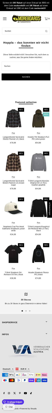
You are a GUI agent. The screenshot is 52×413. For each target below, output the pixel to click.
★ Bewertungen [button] (50, 208)
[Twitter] (14, 393)
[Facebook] (4, 393)
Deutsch (6, 369)
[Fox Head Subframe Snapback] (13, 208)
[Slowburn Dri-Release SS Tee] (13, 253)
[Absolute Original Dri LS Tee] (38, 162)
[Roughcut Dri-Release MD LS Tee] (38, 208)
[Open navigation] (4, 18)
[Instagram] (9, 393)
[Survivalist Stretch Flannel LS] (13, 118)
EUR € (24, 369)
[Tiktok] (31, 393)
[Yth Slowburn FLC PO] (38, 118)
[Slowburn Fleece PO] (38, 253)
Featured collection (26, 102)
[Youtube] (25, 393)
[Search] (46, 31)
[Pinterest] (20, 393)
